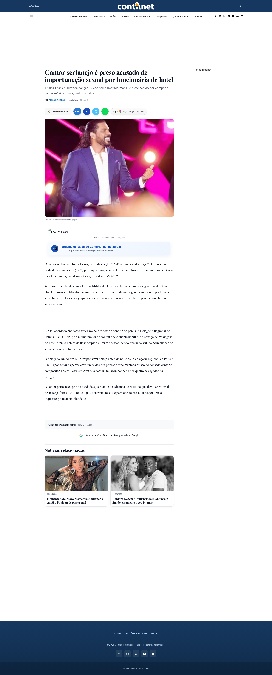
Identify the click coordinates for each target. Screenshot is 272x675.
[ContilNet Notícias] (136, 6)
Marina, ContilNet (57, 99)
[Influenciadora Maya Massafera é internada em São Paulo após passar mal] (76, 473)
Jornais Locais (181, 16)
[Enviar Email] (242, 16)
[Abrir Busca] (241, 6)
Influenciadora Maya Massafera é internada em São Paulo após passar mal (75, 501)
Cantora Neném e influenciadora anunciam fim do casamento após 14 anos (140, 501)
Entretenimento (142, 16)
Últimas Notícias (78, 16)
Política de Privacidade (142, 633)
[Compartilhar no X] (95, 111)
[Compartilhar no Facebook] (86, 111)
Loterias (197, 16)
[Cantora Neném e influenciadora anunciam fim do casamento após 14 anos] (142, 473)
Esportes (162, 16)
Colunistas (97, 16)
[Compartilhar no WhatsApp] (105, 111)
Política (125, 16)
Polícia (113, 16)
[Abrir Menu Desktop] (31, 16)
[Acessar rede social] (215, 16)
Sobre (118, 633)
